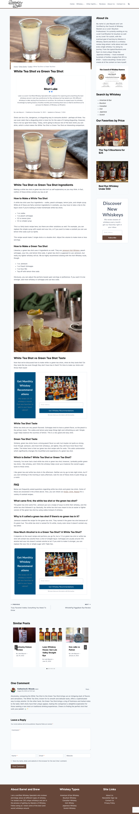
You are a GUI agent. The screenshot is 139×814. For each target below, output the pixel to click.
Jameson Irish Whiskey (71, 250)
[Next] (85, 647)
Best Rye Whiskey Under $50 (108, 187)
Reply (87, 689)
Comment (16, 730)
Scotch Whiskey (70, 808)
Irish (101, 109)
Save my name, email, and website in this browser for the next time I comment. (40, 761)
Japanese (103, 112)
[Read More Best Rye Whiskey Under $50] (112, 171)
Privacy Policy (109, 803)
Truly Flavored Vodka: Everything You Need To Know (28, 607)
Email (41, 756)
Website (69, 756)
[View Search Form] (128, 4)
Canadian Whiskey (70, 800)
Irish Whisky (69, 803)
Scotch (102, 115)
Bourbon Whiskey (69, 798)
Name (14, 756)
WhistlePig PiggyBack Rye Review (78, 606)
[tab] (46, 668)
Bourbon (102, 103)
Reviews (102, 4)
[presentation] (24, 635)
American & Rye (105, 100)
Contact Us (121, 4)
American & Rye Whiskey (69, 795)
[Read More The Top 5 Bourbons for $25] (112, 135)
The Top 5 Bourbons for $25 (112, 151)
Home (72, 4)
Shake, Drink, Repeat (72, 492)
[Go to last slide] (16, 647)
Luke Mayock (22, 653)
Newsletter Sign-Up (109, 798)
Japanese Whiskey (69, 806)
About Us (111, 4)
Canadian (103, 106)
